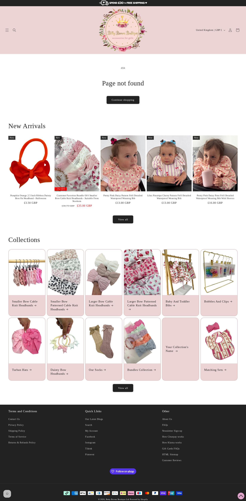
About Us (167, 419)
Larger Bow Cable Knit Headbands (101, 303)
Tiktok (88, 448)
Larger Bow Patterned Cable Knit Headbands (142, 303)
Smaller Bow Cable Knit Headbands (24, 303)
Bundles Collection (139, 369)
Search (88, 425)
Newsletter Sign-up (172, 431)
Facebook (90, 436)
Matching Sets (213, 369)
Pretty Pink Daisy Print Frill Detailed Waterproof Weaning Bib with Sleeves (215, 197)
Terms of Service (17, 436)
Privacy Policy (16, 425)
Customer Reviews (171, 460)
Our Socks (95, 369)
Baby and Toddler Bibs (178, 303)
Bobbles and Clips (216, 301)
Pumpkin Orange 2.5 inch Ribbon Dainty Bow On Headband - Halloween (30, 197)
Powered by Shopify (139, 499)
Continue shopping (123, 100)
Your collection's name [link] (177, 349)
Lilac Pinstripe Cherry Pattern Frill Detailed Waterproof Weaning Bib (169, 197)
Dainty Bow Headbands (58, 371)
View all (123, 219)
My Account (91, 431)
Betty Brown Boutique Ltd (117, 499)
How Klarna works (172, 442)
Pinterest (89, 454)
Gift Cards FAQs (171, 448)
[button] (7, 30)
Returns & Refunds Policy (21, 442)
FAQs (165, 425)
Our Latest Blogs (94, 419)
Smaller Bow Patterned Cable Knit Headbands (64, 305)
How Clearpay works (173, 436)
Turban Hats (20, 369)
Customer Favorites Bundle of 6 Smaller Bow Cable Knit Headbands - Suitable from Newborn (77, 198)
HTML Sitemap (170, 454)
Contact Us (14, 419)
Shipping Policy (16, 431)
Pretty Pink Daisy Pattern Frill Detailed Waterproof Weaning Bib (123, 197)
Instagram (90, 442)
